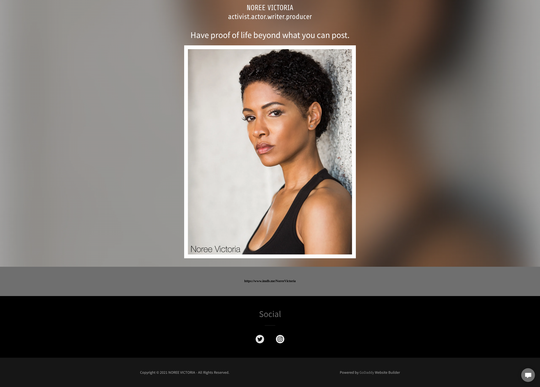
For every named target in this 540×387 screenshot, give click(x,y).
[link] (269, 17)
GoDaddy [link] (366, 372)
